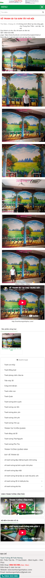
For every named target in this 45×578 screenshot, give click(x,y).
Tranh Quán (8, 396)
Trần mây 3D (9, 380)
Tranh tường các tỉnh (11, 407)
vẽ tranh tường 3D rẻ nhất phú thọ (16, 481)
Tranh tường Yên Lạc (12, 423)
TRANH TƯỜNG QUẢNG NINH (16, 449)
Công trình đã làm (10, 386)
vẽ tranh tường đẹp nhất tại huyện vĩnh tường (20, 460)
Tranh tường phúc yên (12, 412)
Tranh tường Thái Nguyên (13, 439)
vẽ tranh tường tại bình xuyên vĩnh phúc (18, 465)
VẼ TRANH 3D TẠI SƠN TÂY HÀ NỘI (11, 349)
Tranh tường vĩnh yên (12, 418)
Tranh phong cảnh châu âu (13, 375)
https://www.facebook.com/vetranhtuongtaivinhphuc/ (23, 35)
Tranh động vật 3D (10, 433)
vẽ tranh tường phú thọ (12, 486)
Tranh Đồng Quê (10, 370)
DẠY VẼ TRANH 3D (11, 455)
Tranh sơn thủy (9, 365)
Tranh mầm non (10, 391)
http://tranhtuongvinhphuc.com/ (22, 321)
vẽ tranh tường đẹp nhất (13, 470)
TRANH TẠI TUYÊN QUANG (15, 428)
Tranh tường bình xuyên (13, 402)
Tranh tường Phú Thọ (12, 444)
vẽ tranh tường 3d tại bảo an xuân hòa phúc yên (21, 476)
